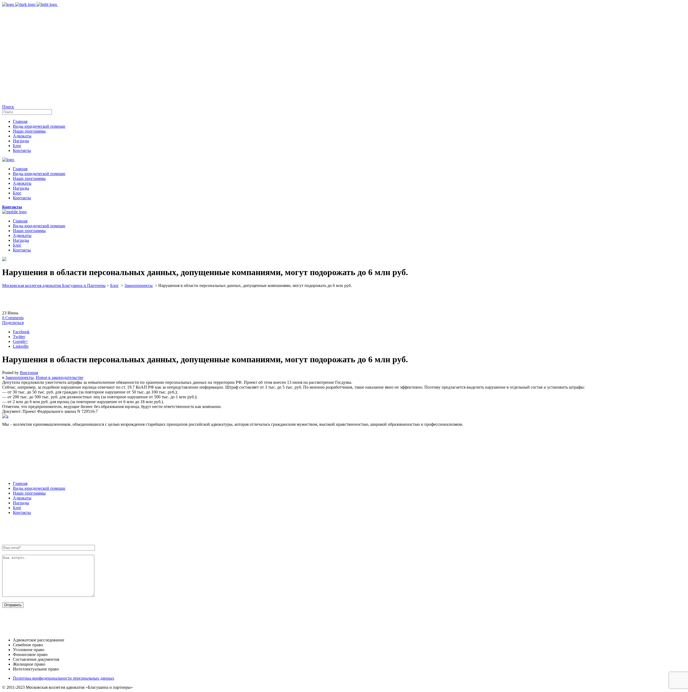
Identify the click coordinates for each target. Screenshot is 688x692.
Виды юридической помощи (39, 488)
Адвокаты (22, 498)
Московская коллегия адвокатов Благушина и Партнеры (54, 285)
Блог (114, 285)
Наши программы (29, 493)
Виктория (29, 372)
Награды (21, 503)
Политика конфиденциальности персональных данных (63, 678)
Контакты (22, 512)
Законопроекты (138, 285)
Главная (20, 483)
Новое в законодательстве (59, 377)
